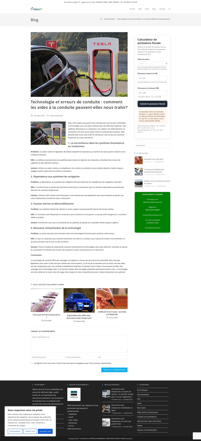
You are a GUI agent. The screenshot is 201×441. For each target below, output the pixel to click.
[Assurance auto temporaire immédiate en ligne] (106, 409)
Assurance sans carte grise (153, 159)
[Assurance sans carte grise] (139, 160)
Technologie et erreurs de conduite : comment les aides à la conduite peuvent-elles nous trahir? (150, 19)
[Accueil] (101, 19)
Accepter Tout (45, 431)
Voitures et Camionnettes (147, 430)
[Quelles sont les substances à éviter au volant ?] (139, 183)
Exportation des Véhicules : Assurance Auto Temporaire (79, 316)
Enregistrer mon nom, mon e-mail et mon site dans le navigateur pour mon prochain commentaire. (73, 363)
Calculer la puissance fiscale (152, 104)
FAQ (138, 399)
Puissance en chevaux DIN (148, 88)
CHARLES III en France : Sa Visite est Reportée (112, 313)
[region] (30, 421)
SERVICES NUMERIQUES (97, 438)
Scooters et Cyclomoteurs (147, 417)
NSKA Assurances (74, 429)
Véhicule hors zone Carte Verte (149, 421)
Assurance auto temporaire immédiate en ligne (121, 407)
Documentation (56, 116)
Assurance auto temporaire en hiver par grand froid (121, 421)
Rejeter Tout (30, 431)
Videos (139, 425)
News (139, 403)
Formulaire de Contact (152, 228)
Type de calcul (143, 59)
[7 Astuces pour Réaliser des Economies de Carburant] (139, 172)
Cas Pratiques (142, 390)
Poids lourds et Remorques (147, 412)
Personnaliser (15, 431)
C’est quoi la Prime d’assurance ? (46, 316)
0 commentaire (159, 162)
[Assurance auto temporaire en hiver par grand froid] (106, 422)
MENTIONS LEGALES (113, 438)
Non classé (141, 408)
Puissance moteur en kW (147, 73)
